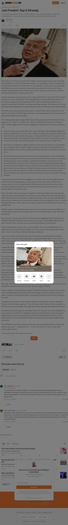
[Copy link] (19, 276)
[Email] (34, 276)
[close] (51, 244)
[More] (49, 276)
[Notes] (41, 276)
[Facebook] (26, 276)
